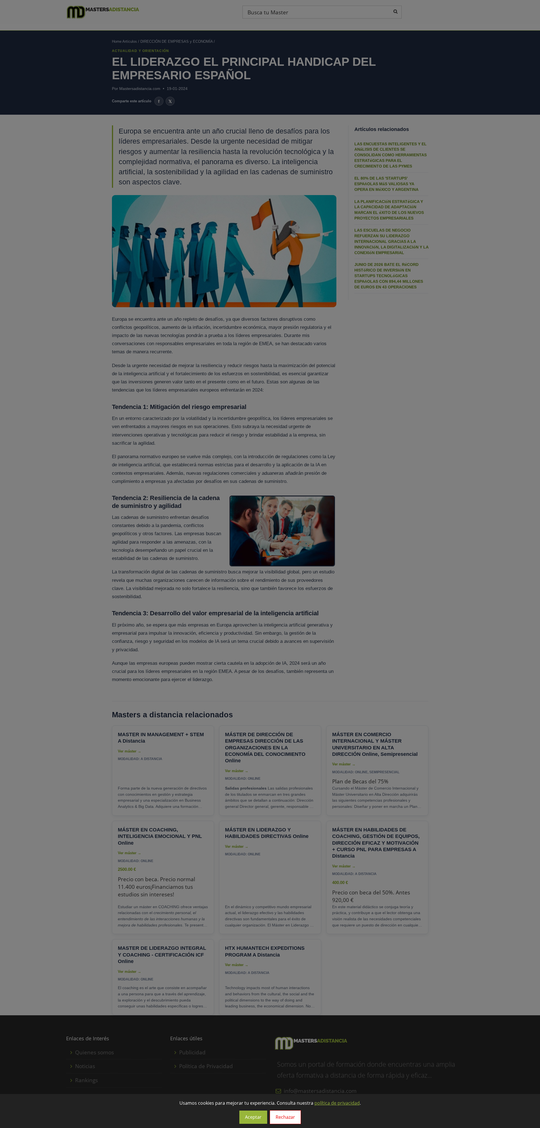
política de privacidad (337, 1103)
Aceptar (253, 1117)
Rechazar (285, 1117)
